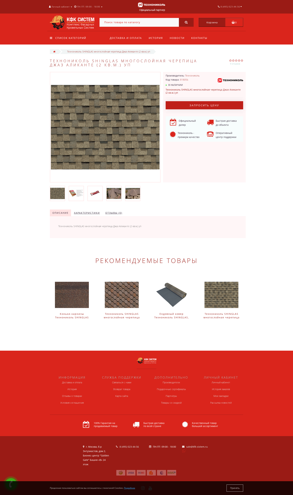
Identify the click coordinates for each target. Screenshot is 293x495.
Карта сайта (121, 396)
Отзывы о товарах (72, 396)
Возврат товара (121, 389)
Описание (60, 212)
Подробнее (129, 488)
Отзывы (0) (113, 212)
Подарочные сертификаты (171, 389)
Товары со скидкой (171, 402)
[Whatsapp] (183, 450)
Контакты (199, 38)
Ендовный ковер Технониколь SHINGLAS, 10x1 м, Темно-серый (171, 317)
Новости (177, 38)
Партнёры (171, 396)
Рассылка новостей (221, 402)
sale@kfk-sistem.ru (197, 446)
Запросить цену (204, 105)
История (156, 38)
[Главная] (54, 51)
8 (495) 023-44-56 (129, 446)
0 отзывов (235, 63)
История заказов (221, 389)
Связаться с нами (121, 382)
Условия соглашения (72, 402)
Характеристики (87, 212)
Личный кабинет (221, 382)
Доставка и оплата (126, 38)
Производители (171, 382)
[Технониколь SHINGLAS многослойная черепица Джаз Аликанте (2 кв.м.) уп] (57, 193)
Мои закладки (220, 396)
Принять (235, 488)
